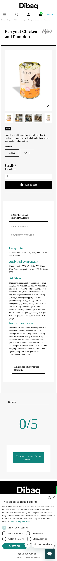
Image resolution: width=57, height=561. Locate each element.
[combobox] (49, 497)
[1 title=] (32, 408)
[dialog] (28, 527)
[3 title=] (40, 408)
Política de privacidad (20, 521)
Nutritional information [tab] (20, 216)
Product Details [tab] (22, 235)
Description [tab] (19, 226)
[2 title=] (36, 408)
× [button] (53, 497)
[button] (28, 553)
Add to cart (31, 184)
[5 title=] (47, 408)
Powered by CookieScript (28, 558)
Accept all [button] (14, 546)
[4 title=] (43, 408)
